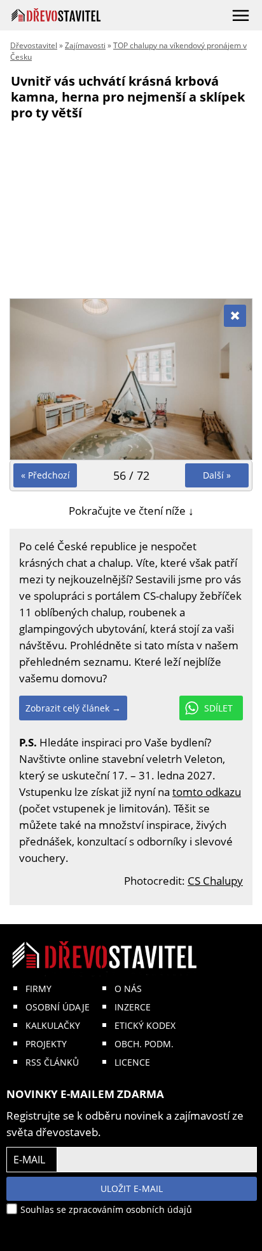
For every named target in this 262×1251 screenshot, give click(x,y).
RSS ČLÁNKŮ (52, 1062)
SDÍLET (218, 708)
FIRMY (38, 989)
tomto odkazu (206, 791)
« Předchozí (45, 475)
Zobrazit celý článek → (73, 708)
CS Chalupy (215, 880)
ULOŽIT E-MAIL (131, 1188)
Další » (217, 475)
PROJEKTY (46, 1044)
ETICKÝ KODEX (145, 1025)
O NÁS (128, 989)
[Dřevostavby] (56, 15)
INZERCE (132, 1007)
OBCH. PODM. (144, 1044)
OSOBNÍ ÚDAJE (57, 1007)
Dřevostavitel (33, 45)
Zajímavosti (85, 45)
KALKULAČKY (52, 1025)
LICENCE (132, 1062)
